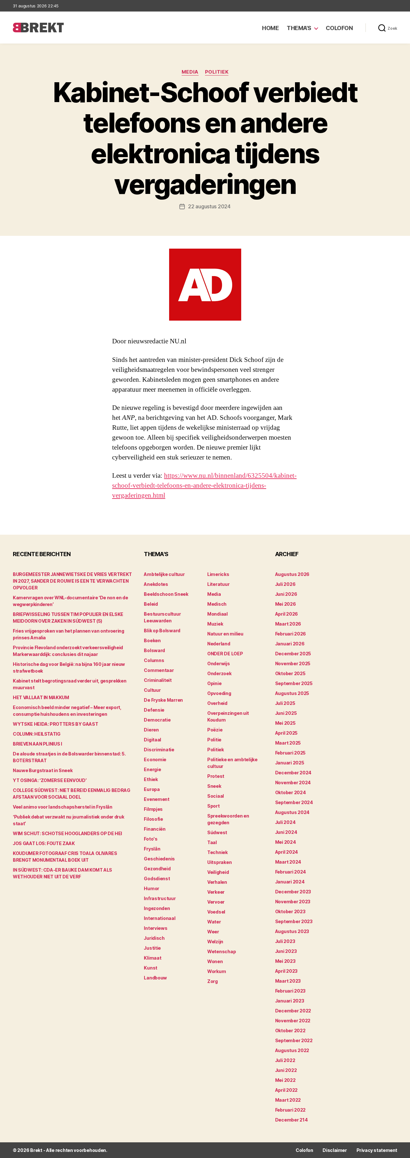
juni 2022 (286, 1070)
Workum (216, 971)
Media (190, 72)
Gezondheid (157, 868)
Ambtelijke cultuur (164, 574)
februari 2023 (290, 991)
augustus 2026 (292, 574)
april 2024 (286, 852)
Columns (154, 660)
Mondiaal (217, 614)
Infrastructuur (160, 898)
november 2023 (293, 901)
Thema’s (299, 28)
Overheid (217, 703)
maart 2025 (288, 743)
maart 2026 (288, 624)
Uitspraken (219, 862)
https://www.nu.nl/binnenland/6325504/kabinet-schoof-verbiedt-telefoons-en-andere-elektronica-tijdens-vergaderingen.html (204, 485)
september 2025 (294, 683)
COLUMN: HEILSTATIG (37, 734)
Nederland (218, 643)
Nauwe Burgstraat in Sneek (42, 770)
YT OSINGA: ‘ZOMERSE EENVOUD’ (49, 780)
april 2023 (286, 971)
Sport (213, 806)
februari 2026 (290, 633)
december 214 (291, 1119)
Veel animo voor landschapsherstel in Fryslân (62, 807)
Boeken (152, 640)
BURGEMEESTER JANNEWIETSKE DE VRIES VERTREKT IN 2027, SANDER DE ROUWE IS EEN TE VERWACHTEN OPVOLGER (72, 580)
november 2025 (293, 663)
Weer (213, 931)
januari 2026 (290, 643)
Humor (151, 888)
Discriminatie (159, 749)
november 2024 (293, 782)
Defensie (154, 710)
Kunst (150, 967)
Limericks (218, 574)
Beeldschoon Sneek (166, 594)
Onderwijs (218, 663)
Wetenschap (221, 951)
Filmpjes (153, 809)
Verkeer (216, 892)
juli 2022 (285, 1060)
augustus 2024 (292, 812)
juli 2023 (285, 941)
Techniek (217, 852)
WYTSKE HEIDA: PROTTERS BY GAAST (55, 724)
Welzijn (215, 941)
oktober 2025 (290, 673)
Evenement (156, 799)
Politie (214, 739)
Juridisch (154, 938)
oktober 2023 (290, 911)
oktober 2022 (290, 1030)
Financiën (155, 829)
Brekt (36, 1150)
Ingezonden (157, 908)
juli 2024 (285, 822)
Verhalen (217, 882)
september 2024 (294, 802)
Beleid (151, 604)
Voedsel (216, 911)
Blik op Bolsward (162, 630)
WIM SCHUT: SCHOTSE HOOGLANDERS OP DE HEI (67, 833)
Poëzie (214, 729)
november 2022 (293, 1020)
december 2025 (293, 653)
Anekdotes (156, 584)
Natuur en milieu (225, 633)
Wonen (215, 961)
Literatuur (218, 584)
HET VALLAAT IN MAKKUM (41, 697)
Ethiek (151, 779)
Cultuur (152, 690)
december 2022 (293, 1010)
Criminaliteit (158, 680)
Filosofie (153, 819)
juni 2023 (286, 951)
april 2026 (286, 614)
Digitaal (152, 739)
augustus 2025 (292, 693)
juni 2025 (286, 713)
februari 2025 (290, 752)
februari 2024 (290, 871)
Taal (212, 842)
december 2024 (293, 772)
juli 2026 (285, 584)
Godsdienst (157, 878)
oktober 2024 (290, 792)
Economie (155, 759)
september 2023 (294, 921)
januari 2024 (290, 881)
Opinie (214, 683)
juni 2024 (286, 832)
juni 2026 (286, 594)
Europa (152, 789)
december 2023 (293, 891)
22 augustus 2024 (209, 206)
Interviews (155, 928)
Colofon (339, 28)
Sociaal (215, 796)
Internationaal (159, 918)
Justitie (152, 948)
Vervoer (216, 902)
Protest (215, 776)
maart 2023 (288, 981)
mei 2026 (285, 604)
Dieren (151, 729)
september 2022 (294, 1040)
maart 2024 (288, 862)
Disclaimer (335, 1150)
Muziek (215, 624)
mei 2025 (285, 723)
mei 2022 (285, 1080)
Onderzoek (219, 673)
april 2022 (286, 1090)
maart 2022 (288, 1100)
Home (270, 28)
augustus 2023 (292, 931)
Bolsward (154, 650)
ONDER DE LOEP (225, 653)
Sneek (214, 786)
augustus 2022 (292, 1050)
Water (214, 921)
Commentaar (159, 670)
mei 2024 (285, 842)
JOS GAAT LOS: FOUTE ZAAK (44, 843)
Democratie (157, 720)
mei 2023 (285, 961)
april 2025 (286, 733)
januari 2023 (289, 1000)
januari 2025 (289, 762)
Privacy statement (377, 1150)
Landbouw (155, 977)
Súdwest (217, 832)
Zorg (212, 981)
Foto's (150, 839)
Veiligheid (218, 872)
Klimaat (152, 958)
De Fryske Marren (163, 700)
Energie (152, 769)
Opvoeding (219, 693)
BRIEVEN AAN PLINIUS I (37, 744)
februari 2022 (290, 1110)
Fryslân (152, 848)
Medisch (216, 604)
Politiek (216, 72)
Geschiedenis (159, 858)
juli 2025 (285, 703)
